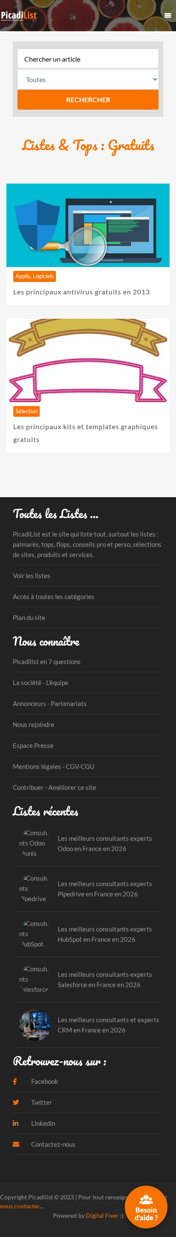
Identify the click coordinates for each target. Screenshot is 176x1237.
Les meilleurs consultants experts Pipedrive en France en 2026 (105, 889)
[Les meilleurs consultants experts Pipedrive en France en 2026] (35, 889)
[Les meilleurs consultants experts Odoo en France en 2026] (35, 844)
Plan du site (29, 617)
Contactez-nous (53, 1144)
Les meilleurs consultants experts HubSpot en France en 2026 (105, 934)
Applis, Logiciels (34, 276)
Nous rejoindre (33, 724)
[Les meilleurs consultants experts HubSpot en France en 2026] (35, 934)
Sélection (26, 411)
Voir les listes (31, 575)
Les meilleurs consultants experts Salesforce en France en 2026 (105, 979)
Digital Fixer (102, 1215)
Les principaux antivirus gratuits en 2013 (81, 292)
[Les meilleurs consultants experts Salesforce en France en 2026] (35, 980)
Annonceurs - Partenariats (50, 703)
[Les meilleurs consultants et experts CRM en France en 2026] (35, 1025)
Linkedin (42, 1123)
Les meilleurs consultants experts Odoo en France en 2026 (105, 843)
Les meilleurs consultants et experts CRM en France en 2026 (108, 1025)
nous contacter (19, 1206)
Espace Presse (33, 745)
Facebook (44, 1081)
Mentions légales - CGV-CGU (53, 766)
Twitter (41, 1102)
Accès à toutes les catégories (53, 596)
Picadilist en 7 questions (47, 661)
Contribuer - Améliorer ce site (54, 787)
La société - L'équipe (40, 682)
